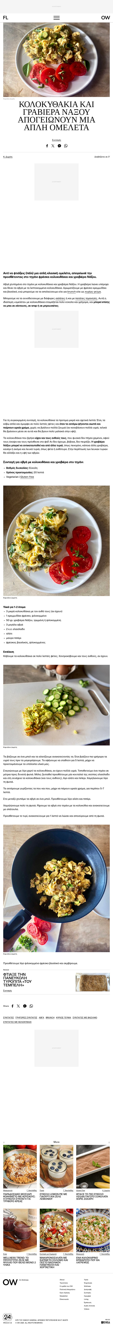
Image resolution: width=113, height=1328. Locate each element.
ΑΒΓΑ (41, 1018)
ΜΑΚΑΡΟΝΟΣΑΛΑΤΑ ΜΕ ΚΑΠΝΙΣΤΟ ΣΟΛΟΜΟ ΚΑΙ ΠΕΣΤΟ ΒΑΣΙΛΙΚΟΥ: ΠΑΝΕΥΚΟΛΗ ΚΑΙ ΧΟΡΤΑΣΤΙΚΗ (54, 1263)
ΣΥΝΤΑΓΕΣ (8, 1018)
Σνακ (5, 1254)
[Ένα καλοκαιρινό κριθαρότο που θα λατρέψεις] (93, 1230)
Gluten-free (27, 477)
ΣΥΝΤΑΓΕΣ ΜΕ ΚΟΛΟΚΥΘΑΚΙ (17, 1022)
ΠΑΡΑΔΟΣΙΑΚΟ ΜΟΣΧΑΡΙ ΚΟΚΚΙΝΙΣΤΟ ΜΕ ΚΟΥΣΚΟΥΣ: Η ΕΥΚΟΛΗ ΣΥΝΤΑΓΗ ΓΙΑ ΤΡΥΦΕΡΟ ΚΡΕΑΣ (19, 1198)
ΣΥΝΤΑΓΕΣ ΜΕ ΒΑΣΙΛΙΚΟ (85, 1018)
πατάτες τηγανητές (86, 298)
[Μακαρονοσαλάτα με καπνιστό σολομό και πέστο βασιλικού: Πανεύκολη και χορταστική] (56, 1230)
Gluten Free (80, 1190)
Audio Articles (89, 1306)
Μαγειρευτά (7, 1190)
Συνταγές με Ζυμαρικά (48, 1254)
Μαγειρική (80, 1254)
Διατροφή (87, 1289)
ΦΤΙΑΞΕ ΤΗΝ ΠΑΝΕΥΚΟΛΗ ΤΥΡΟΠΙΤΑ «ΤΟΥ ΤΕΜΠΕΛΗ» (17, 980)
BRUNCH (50, 1018)
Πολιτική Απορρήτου (67, 1289)
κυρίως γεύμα (93, 292)
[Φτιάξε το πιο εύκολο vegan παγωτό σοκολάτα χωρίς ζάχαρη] (93, 1166)
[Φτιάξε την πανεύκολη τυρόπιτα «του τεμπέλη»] (93, 982)
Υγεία (86, 1280)
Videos (86, 1309)
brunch (71, 292)
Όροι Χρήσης (65, 1293)
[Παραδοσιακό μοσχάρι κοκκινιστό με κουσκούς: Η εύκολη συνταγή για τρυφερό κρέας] (20, 1166)
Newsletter (64, 1296)
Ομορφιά (87, 1296)
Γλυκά (42, 1190)
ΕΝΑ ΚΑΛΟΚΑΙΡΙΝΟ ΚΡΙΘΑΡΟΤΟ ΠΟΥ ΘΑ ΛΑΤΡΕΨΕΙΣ (88, 1260)
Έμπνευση (87, 1303)
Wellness (87, 1286)
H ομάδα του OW (66, 1286)
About (62, 1280)
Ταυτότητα (64, 1283)
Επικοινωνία (64, 1299)
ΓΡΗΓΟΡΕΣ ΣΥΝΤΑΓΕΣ (26, 1018)
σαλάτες (60, 298)
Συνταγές (56, 140)
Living (86, 1299)
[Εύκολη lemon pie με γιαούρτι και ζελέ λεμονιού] (56, 1166)
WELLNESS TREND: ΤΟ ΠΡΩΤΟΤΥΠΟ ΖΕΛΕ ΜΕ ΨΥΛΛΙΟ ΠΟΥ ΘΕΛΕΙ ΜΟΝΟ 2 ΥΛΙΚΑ (19, 1261)
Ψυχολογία (88, 1283)
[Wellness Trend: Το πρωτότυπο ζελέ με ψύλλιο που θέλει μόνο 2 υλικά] (20, 1230)
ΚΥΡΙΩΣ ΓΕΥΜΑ (63, 1018)
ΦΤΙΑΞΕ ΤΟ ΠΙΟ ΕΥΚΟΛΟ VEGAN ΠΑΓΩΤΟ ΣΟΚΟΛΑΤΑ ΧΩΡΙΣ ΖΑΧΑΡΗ (92, 1196)
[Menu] (56, 18)
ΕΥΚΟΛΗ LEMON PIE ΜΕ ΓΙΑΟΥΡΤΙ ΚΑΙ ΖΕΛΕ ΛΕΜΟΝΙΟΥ (53, 1196)
